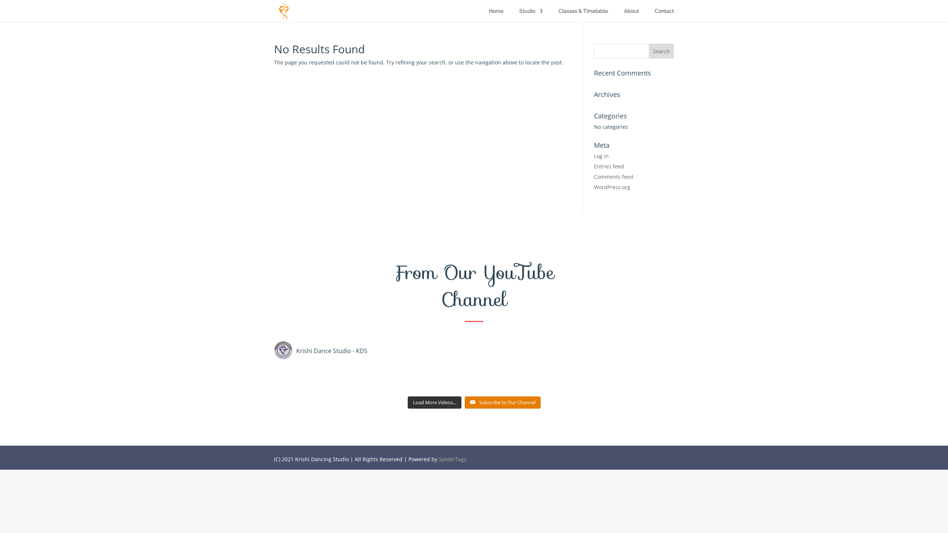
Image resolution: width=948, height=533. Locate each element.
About (631, 11)
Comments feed (613, 176)
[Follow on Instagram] (668, 457)
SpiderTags (453, 459)
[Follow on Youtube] (653, 457)
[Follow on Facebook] (638, 457)
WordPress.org (612, 187)
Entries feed (609, 166)
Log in (601, 156)
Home (496, 11)
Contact (664, 11)
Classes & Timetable (583, 11)
